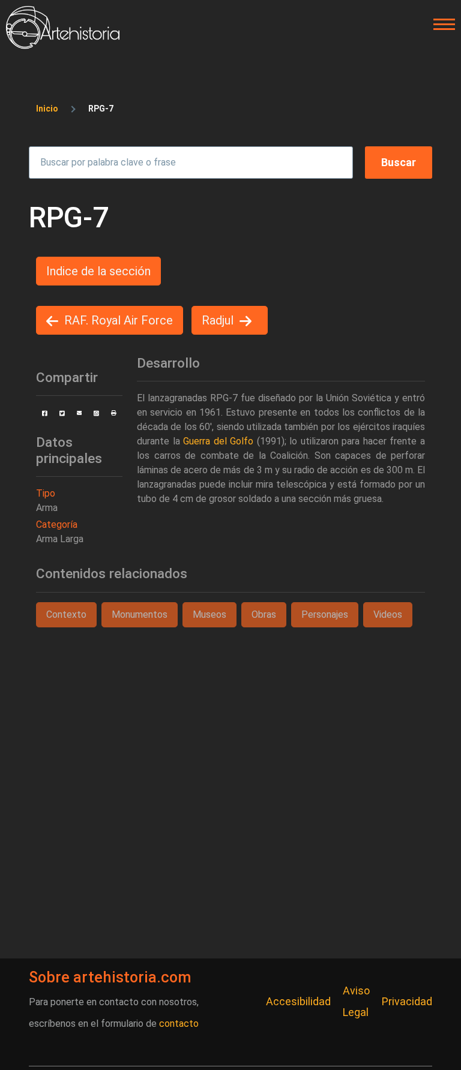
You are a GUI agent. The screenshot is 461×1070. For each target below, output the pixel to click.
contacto (179, 1023)
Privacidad (407, 1001)
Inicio (47, 108)
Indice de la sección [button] (98, 271)
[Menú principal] (441, 24)
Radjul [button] (218, 320)
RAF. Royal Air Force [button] (118, 320)
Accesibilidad (298, 1001)
